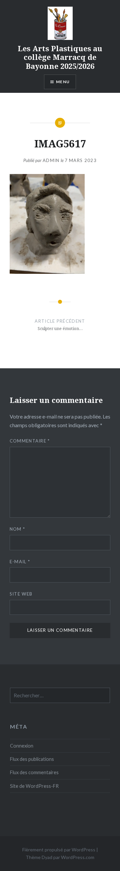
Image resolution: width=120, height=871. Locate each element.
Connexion (21, 746)
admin (51, 160)
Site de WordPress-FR (34, 786)
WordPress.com (77, 857)
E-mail (20, 561)
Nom (17, 529)
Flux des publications (32, 759)
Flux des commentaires (34, 772)
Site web (21, 594)
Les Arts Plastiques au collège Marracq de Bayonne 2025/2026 (60, 57)
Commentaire (30, 440)
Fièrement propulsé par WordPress (58, 849)
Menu (63, 81)
